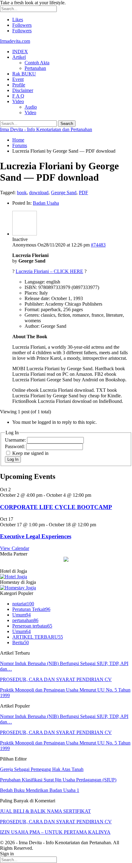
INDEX (20, 51)
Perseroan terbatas (32, 625)
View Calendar (14, 548)
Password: (15, 446)
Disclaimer (22, 90)
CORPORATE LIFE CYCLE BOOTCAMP (56, 507)
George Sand (63, 192)
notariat (23, 603)
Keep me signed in (30, 453)
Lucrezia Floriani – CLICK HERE (49, 271)
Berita (20, 642)
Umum (21, 614)
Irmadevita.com (15, 41)
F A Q (18, 95)
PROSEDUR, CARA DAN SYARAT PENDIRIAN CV (56, 679)
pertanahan (25, 620)
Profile (18, 84)
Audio (31, 107)
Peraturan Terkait (31, 609)
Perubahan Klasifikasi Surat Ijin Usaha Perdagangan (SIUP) (58, 779)
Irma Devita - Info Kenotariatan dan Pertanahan (46, 129)
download (39, 192)
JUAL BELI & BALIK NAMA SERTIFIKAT (45, 811)
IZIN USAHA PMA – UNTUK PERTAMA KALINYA (55, 832)
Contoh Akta (37, 62)
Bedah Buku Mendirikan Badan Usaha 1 (39, 790)
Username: (16, 440)
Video (18, 101)
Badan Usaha (46, 203)
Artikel (19, 57)
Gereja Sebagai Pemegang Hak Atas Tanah (41, 769)
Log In (12, 459)
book (22, 192)
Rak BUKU (24, 73)
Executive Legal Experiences (35, 536)
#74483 (98, 244)
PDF (83, 192)
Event (18, 79)
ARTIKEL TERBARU (37, 637)
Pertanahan (35, 68)
